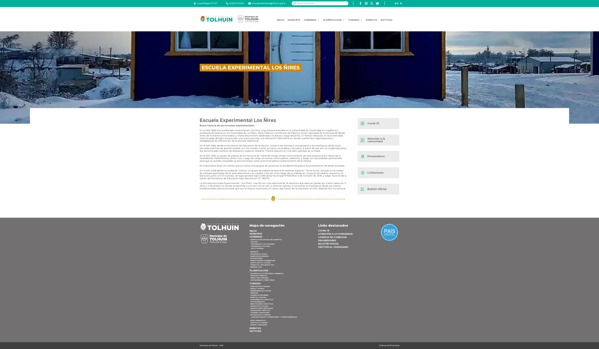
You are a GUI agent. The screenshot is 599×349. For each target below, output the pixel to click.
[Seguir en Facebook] (360, 3)
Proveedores (376, 156)
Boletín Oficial (376, 189)
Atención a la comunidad (376, 140)
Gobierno (310, 20)
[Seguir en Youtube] (377, 3)
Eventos (371, 20)
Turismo (353, 20)
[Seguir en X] (372, 3)
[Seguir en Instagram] (366, 3)
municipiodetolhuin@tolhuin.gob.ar (268, 3)
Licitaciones (375, 172)
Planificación (332, 20)
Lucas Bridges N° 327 (207, 3)
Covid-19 (373, 123)
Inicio (280, 20)
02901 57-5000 (236, 3)
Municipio (294, 20)
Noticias (386, 20)
